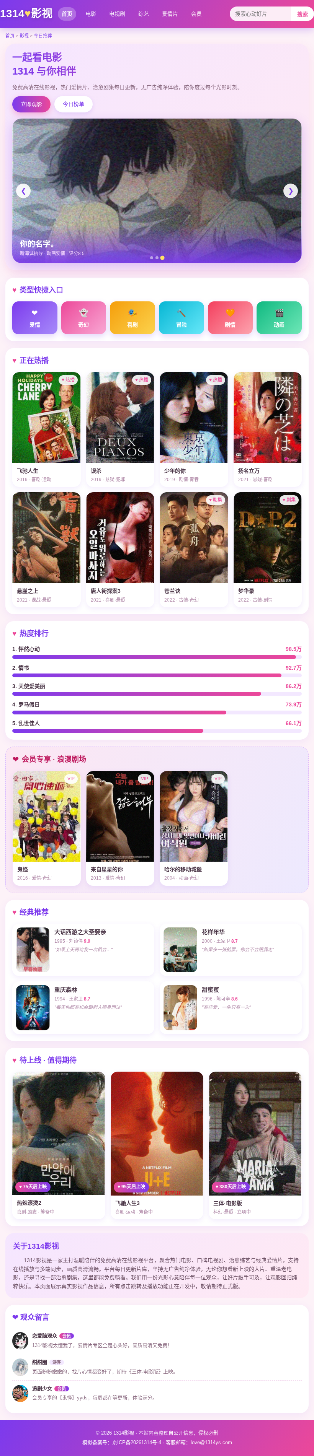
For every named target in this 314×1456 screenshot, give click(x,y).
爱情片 (170, 14)
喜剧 (132, 318)
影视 (24, 36)
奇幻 (83, 318)
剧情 (230, 318)
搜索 (302, 14)
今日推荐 (43, 36)
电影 (90, 14)
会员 (196, 14)
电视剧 (117, 14)
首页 (67, 14)
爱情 (34, 318)
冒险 (181, 318)
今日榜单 (73, 104)
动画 (279, 318)
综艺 (143, 14)
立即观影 (31, 104)
